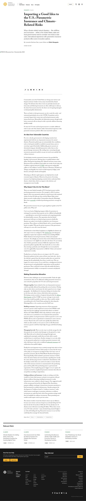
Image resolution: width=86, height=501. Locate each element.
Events (81, 473)
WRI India (65, 479)
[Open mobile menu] (82, 4)
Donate (70, 4)
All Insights (37, 4)
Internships (80, 481)
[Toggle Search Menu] (76, 4)
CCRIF (42, 166)
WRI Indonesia (64, 481)
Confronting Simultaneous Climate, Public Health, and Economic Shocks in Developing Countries (52, 437)
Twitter (64, 493)
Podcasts (28, 4)
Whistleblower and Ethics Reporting (75, 486)
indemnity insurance (52, 342)
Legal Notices (80, 484)
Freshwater (35, 484)
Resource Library (79, 475)
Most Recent (22, 4)
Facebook (52, 493)
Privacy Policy (80, 483)
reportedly (33, 200)
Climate (5, 432)
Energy (34, 479)
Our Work (28, 471)
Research (18, 471)
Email (46, 456)
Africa (27, 476)
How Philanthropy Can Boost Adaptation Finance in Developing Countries (73, 436)
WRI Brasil (65, 475)
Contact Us (80, 471)
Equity (42, 477)
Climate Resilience (40, 417)
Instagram (54, 493)
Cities (34, 476)
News (32, 4)
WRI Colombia (64, 478)
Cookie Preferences (79, 488)
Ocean (34, 486)
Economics (43, 476)
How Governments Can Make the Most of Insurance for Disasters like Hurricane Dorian (32, 437)
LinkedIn (57, 493)
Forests (34, 482)
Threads (59, 493)
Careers (81, 479)
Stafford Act (48, 233)
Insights (20, 3)
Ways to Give (13, 460)
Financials (81, 478)
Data (17, 473)
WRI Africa (65, 473)
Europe (27, 479)
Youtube (66, 493)
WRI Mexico (64, 483)
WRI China (65, 476)
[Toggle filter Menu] (79, 4)
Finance (32, 417)
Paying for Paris (49, 417)
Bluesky (61, 493)
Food (34, 481)
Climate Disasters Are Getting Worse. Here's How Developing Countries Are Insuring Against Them (11, 437)
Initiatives (18, 475)
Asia (26, 477)
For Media (81, 476)
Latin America (28, 481)
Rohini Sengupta (53, 42)
